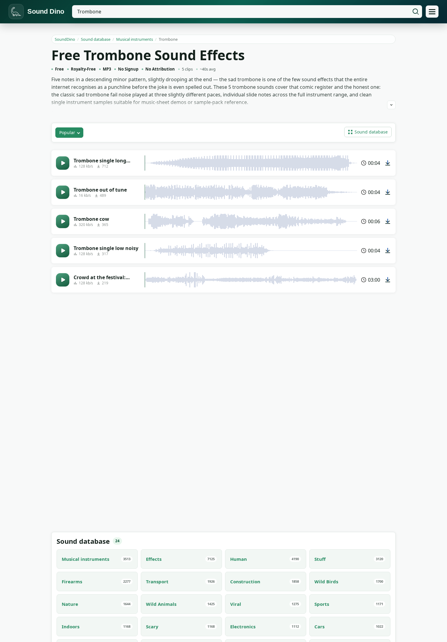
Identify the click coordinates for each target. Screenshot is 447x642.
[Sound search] (415, 11)
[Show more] (391, 105)
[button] (368, 132)
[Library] (432, 11)
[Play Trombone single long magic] (62, 163)
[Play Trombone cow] (62, 221)
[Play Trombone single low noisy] (62, 250)
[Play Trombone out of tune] (62, 192)
